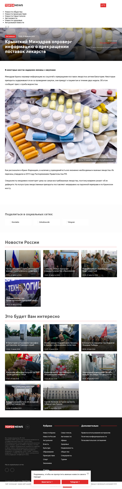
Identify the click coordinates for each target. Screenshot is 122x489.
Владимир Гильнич (108, 43)
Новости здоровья (13, 20)
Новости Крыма (49, 433)
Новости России (49, 437)
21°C (103, 5)
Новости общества (13, 12)
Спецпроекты (66, 456)
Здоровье (65, 444)
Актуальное (48, 440)
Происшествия (49, 456)
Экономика (47, 463)
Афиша (63, 440)
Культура (46, 448)
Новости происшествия (15, 14)
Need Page (26, 481)
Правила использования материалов (95, 433)
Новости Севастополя (15, 16)
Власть (46, 444)
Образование (48, 452)
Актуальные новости (14, 22)
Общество (65, 452)
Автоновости (11, 18)
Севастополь (66, 433)
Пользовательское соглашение (93, 440)
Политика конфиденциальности (94, 437)
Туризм (64, 459)
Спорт (45, 459)
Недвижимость (67, 448)
